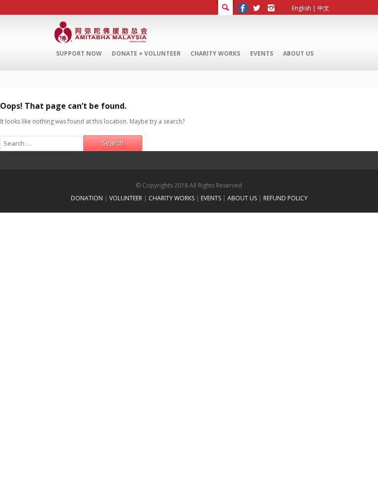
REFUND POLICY (285, 198)
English (301, 8)
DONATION (87, 198)
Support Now (79, 54)
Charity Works (215, 54)
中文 (323, 8)
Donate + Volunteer (146, 54)
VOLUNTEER (125, 198)
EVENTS (211, 198)
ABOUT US (242, 198)
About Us (298, 54)
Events (261, 54)
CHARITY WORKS (171, 198)
